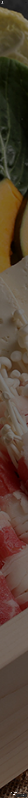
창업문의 (21, 795)
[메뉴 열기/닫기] (26, 2)
